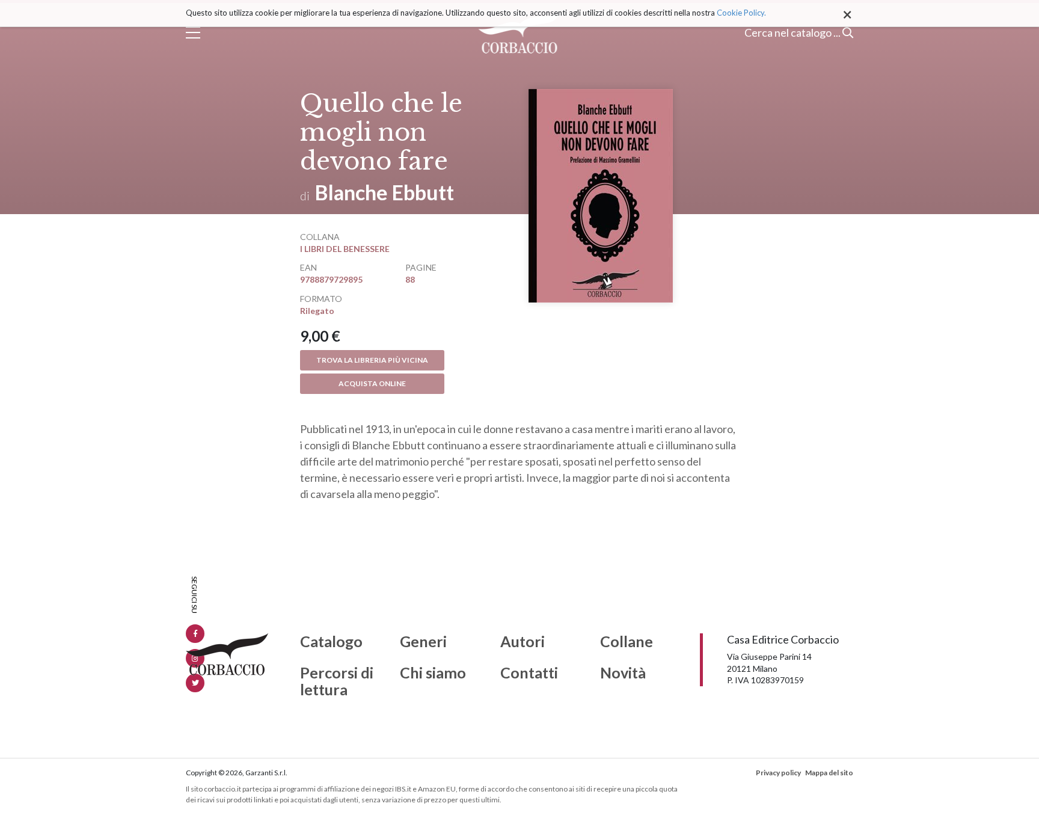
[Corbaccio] (520, 32)
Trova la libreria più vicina (372, 359)
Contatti (529, 673)
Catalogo (331, 641)
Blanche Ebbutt (384, 192)
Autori (522, 641)
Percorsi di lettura (336, 681)
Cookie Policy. (741, 12)
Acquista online (372, 383)
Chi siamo (433, 673)
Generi (423, 641)
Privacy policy (778, 772)
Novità (623, 673)
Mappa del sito (829, 772)
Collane (626, 641)
